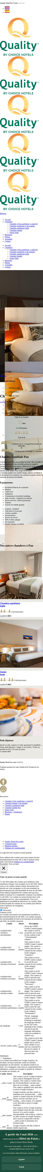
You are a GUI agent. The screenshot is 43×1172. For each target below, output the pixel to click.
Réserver (3, 214)
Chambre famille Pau (13, 808)
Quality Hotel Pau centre (14, 842)
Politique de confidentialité (15, 848)
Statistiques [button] (4, 1056)
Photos (7, 814)
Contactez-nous (10, 844)
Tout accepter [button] (14, 864)
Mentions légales (11, 846)
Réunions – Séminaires (13, 812)
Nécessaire (7, 910)
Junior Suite (3, 673)
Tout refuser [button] (8, 862)
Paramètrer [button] (4, 864)
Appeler (21, 1159)
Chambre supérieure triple (14, 805)
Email (21, 1167)
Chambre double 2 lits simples (16, 803)
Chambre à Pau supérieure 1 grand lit (19, 801)
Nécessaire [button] (4, 908)
